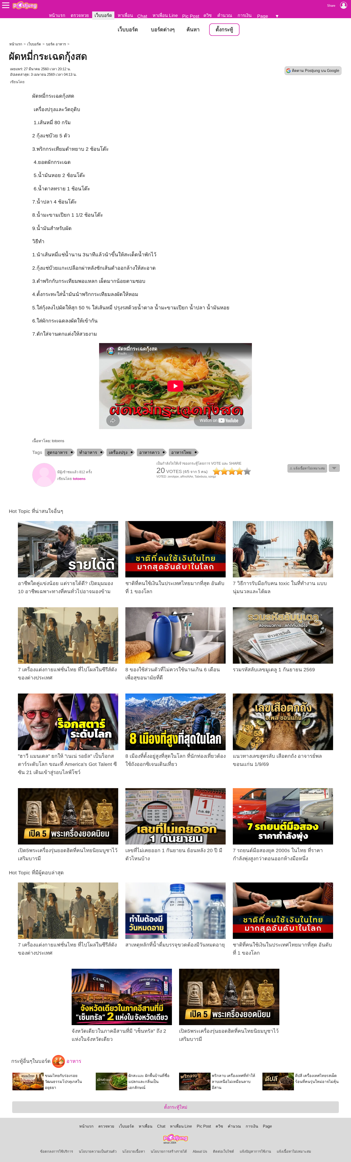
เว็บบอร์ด (103, 15)
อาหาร (73, 1061)
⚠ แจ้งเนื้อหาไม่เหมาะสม (307, 468)
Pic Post (190, 16)
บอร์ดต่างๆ (163, 29)
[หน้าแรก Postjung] (24, 5)
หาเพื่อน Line (165, 15)
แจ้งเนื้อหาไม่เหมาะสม (294, 1151)
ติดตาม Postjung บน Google (315, 71)
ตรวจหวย (80, 15)
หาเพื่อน (125, 15)
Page (262, 16)
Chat (142, 16)
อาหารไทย (181, 452)
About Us (200, 1151)
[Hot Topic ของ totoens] (44, 486)
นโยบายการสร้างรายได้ (169, 1151)
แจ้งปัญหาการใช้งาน (255, 1151)
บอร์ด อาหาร (56, 44)
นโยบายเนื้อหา (133, 1151)
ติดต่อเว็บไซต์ (223, 1151)
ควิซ (207, 15)
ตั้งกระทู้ (224, 29)
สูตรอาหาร (57, 452)
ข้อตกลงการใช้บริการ (56, 1151)
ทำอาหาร (88, 452)
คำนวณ (224, 15)
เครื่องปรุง (118, 452)
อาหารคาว (149, 452)
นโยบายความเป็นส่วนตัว (98, 1151)
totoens (79, 479)
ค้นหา (193, 29)
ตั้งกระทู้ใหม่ (175, 1107)
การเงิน (245, 15)
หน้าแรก (57, 15)
